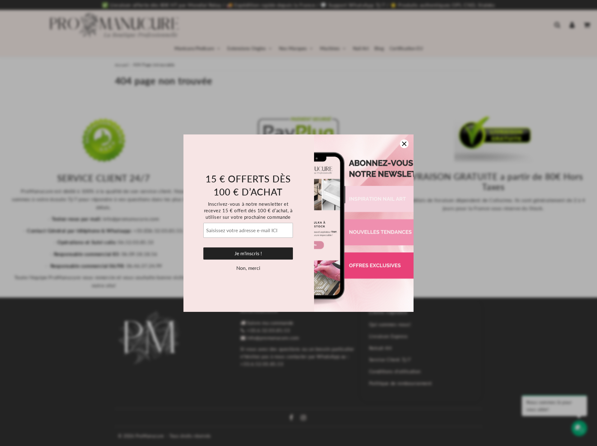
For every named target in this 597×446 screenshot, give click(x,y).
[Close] (404, 143)
